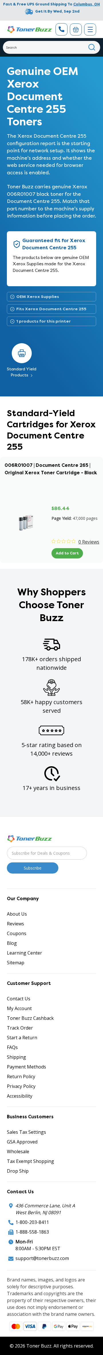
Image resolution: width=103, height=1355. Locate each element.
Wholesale (18, 1151)
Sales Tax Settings (26, 1132)
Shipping (16, 1057)
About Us (17, 914)
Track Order (20, 1028)
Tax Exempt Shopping (30, 1161)
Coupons (16, 933)
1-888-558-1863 (32, 1232)
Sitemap (15, 962)
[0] (76, 29)
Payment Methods (26, 1067)
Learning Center (24, 953)
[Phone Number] (62, 29)
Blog (12, 943)
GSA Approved (22, 1142)
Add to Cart (67, 553)
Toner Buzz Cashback (30, 1018)
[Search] (92, 47)
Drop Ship (18, 1171)
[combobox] (51, 47)
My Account (19, 1008)
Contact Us (18, 998)
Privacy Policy (21, 1086)
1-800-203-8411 (32, 1222)
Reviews (15, 924)
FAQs (12, 1047)
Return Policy (21, 1076)
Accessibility (19, 1096)
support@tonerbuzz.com (42, 1258)
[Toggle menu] (90, 29)
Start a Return (22, 1037)
